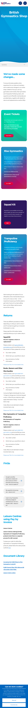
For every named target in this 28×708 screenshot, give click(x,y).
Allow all (14, 700)
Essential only (14, 705)
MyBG (7, 223)
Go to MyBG (8, 183)
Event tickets (8, 135)
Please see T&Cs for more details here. (13, 364)
